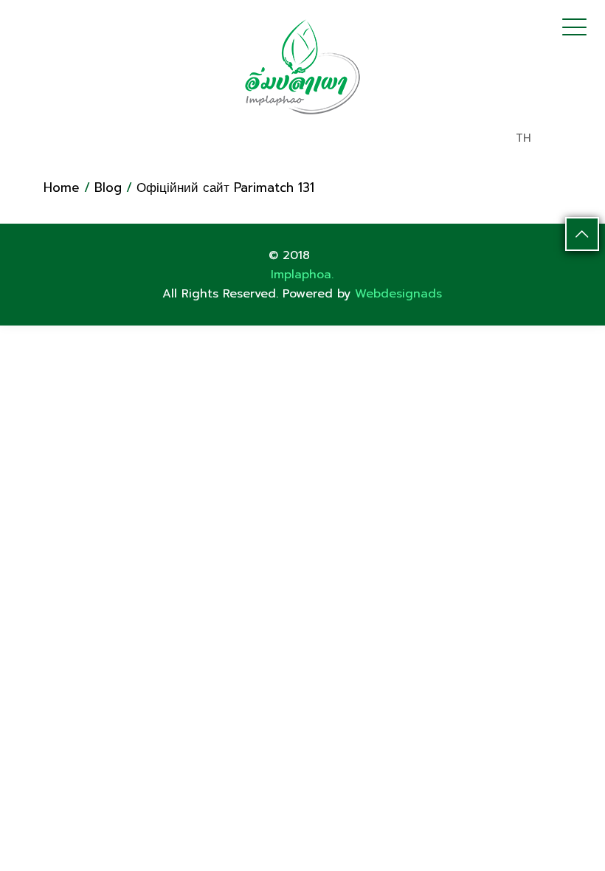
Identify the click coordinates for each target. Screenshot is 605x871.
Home (62, 187)
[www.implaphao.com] (302, 66)
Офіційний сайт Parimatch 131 (225, 187)
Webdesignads (398, 294)
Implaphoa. (302, 274)
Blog (108, 187)
